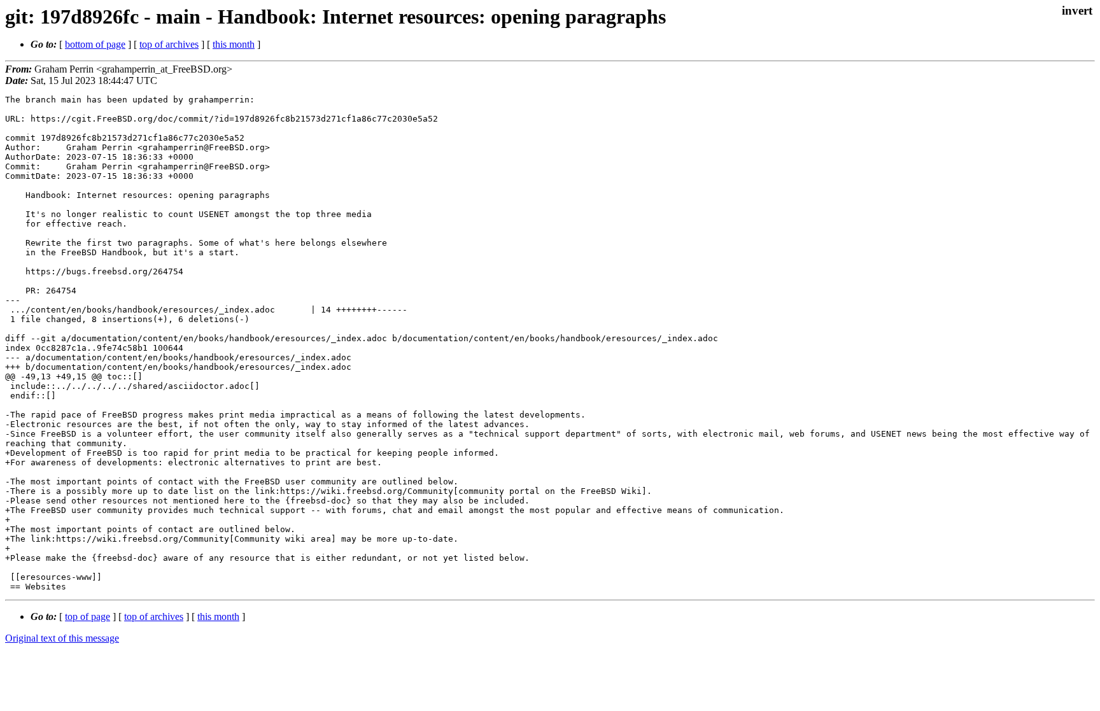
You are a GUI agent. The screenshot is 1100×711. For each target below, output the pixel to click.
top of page (87, 616)
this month (234, 44)
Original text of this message (62, 638)
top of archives (169, 44)
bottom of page (95, 44)
